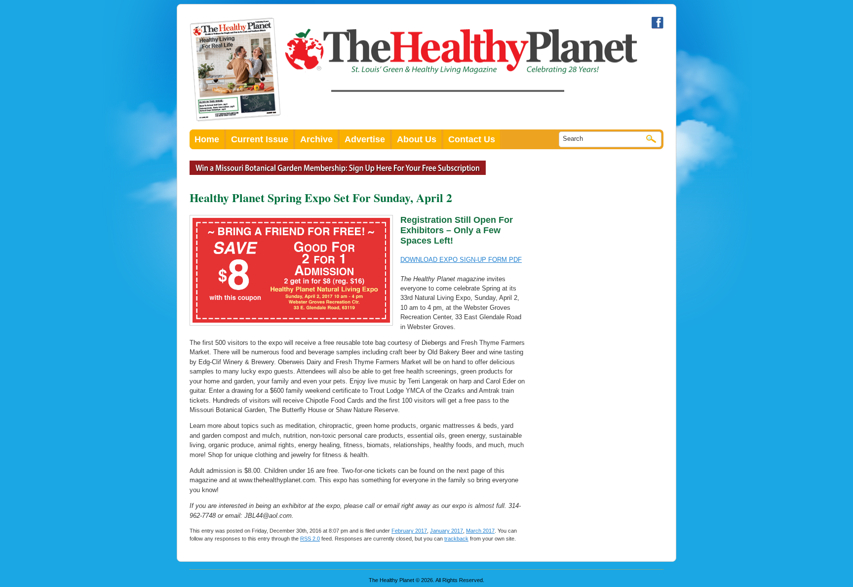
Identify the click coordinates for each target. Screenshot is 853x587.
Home (206, 139)
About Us (416, 139)
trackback (456, 539)
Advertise (365, 139)
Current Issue (259, 139)
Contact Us (471, 139)
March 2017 (480, 531)
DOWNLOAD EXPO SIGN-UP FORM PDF (461, 259)
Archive (316, 139)
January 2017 (446, 531)
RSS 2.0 (310, 539)
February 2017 (409, 531)
